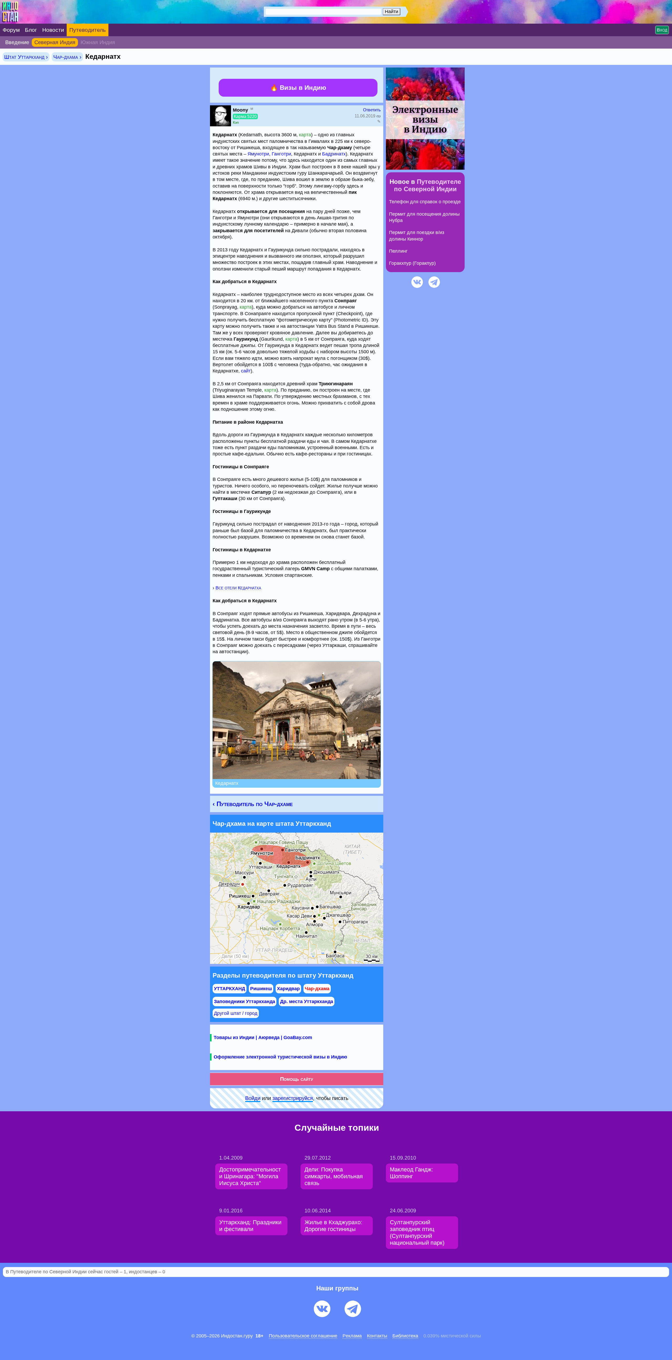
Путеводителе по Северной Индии (427, 185)
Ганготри (281, 154)
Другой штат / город (236, 1013)
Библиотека (405, 1335)
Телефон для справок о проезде (425, 201)
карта (305, 134)
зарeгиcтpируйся (292, 1098)
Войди (252, 1098)
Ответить (372, 110)
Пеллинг (398, 251)
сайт (246, 370)
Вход (662, 30)
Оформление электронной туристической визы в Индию (280, 1057)
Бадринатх (334, 154)
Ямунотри (258, 154)
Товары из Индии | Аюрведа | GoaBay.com (263, 1037)
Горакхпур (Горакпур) (412, 263)
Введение (17, 42)
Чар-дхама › (67, 57)
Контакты (377, 1335)
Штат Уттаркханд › (26, 57)
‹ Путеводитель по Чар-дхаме (253, 803)
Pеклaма (352, 1335)
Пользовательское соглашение (303, 1335)
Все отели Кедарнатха (238, 587)
